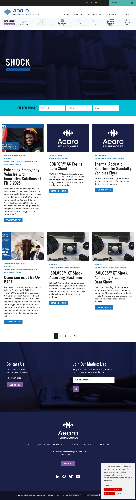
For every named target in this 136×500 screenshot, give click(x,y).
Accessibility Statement (72, 495)
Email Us (68, 463)
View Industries (9, 24)
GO (76, 389)
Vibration (18, 164)
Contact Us (103, 3)
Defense (59, 156)
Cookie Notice (108, 485)
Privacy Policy (54, 495)
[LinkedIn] (58, 476)
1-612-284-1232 (91, 3)
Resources (126, 15)
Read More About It (13, 220)
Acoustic (7, 161)
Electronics (53, 265)
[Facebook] (64, 476)
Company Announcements (12, 156)
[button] (122, 493)
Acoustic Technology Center (88, 15)
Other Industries (126, 21)
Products (112, 15)
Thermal (11, 164)
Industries (89, 445)
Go (132, 3)
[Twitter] (70, 476)
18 (75, 336)
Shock (6, 164)
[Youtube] (78, 476)
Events (23, 156)
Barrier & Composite (17, 161)
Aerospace (7, 158)
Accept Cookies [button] (109, 493)
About (67, 15)
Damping (34, 161)
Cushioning (27, 161)
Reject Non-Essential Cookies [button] (112, 489)
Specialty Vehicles (100, 156)
